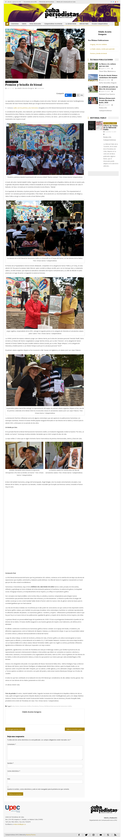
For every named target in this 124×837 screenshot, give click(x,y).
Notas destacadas (35, 24)
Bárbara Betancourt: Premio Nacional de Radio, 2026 (107, 100)
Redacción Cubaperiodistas (105, 109)
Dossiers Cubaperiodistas (100, 24)
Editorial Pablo (83, 24)
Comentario (11, 744)
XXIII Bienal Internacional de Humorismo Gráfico (58, 706)
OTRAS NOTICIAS (11, 82)
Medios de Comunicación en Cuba (66, 2)
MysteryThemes (31, 835)
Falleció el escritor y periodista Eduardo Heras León (75, 729)
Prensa (41, 706)
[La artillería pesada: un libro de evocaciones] (93, 89)
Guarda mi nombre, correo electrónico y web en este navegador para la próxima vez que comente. (38, 789)
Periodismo (35, 706)
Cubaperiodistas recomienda (53, 24)
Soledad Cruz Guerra (107, 94)
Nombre (10, 763)
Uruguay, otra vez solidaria (98, 44)
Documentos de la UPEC (30, 2)
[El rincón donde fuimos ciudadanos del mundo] (93, 77)
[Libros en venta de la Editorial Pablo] (95, 125)
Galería (24, 24)
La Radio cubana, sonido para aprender (102, 49)
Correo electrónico (13, 771)
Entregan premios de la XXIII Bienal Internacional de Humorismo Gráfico (16, 729)
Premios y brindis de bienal (98, 53)
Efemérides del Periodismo (46, 2)
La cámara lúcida (70, 24)
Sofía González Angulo (108, 83)
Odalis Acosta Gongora (25, 88)
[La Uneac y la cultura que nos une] (93, 66)
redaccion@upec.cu (20, 824)
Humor (17, 706)
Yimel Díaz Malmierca (107, 71)
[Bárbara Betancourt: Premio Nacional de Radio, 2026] (93, 100)
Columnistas (15, 24)
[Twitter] (74, 95)
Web (8, 779)
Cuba (13, 706)
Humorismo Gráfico (25, 706)
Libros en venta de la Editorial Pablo (110, 127)
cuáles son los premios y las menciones (25, 108)
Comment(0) (40, 88)
